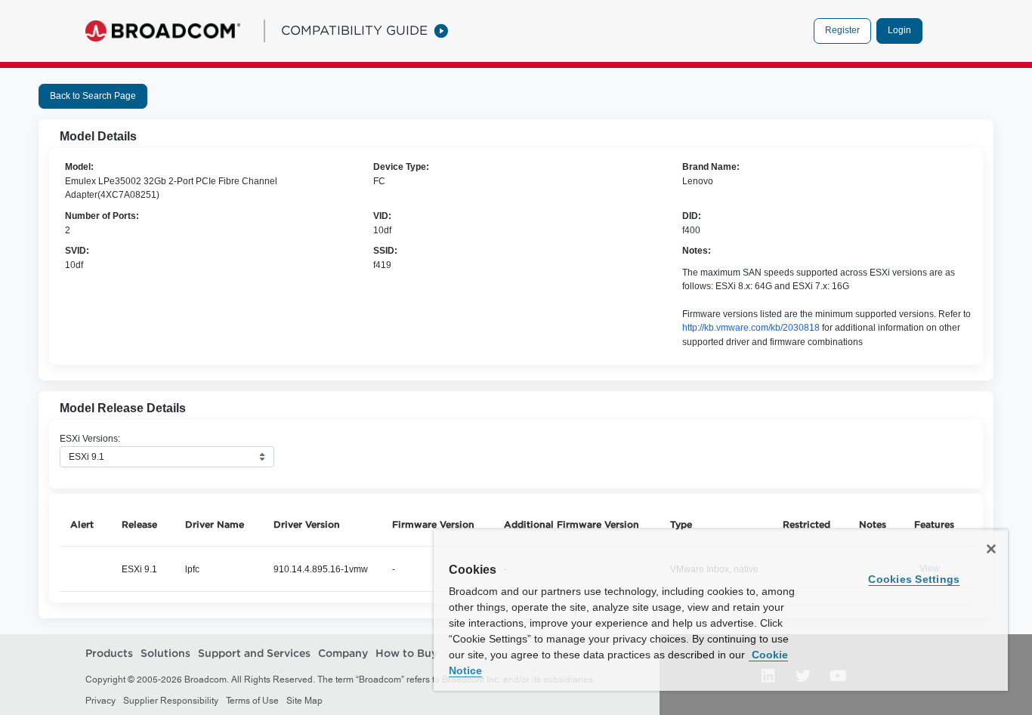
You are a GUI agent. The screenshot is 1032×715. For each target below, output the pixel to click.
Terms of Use (252, 700)
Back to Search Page (93, 96)
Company (343, 653)
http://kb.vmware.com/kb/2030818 (751, 327)
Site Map (304, 700)
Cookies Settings (913, 579)
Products (109, 653)
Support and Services (254, 653)
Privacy (100, 700)
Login (899, 30)
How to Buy (406, 653)
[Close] (991, 548)
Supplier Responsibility (170, 700)
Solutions (165, 653)
